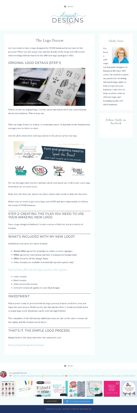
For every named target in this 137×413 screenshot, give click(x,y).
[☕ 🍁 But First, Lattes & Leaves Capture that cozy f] (94, 389)
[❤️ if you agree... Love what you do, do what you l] (25, 389)
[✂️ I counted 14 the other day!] (129, 389)
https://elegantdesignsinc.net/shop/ (26, 345)
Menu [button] (70, 6)
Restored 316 (86, 409)
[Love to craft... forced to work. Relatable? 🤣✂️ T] (60, 389)
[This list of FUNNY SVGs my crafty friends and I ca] (77, 389)
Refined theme (70, 409)
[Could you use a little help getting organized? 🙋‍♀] (112, 389)
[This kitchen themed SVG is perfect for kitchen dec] (43, 389)
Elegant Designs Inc (68, 18)
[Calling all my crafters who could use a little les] (8, 389)
